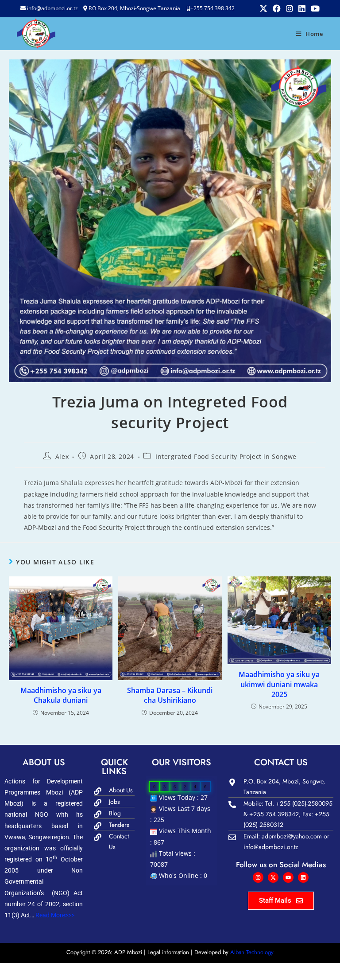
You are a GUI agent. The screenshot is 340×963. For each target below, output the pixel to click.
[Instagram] (258, 877)
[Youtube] (288, 877)
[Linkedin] (303, 877)
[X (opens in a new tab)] (263, 8)
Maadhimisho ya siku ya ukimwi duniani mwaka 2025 (279, 684)
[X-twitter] (273, 877)
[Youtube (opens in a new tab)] (314, 8)
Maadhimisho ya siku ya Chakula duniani (60, 695)
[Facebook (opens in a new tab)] (276, 8)
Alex (62, 456)
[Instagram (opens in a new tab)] (289, 8)
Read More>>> (54, 915)
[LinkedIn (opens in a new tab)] (302, 8)
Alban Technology (252, 952)
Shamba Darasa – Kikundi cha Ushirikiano (169, 695)
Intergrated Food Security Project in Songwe (226, 456)
